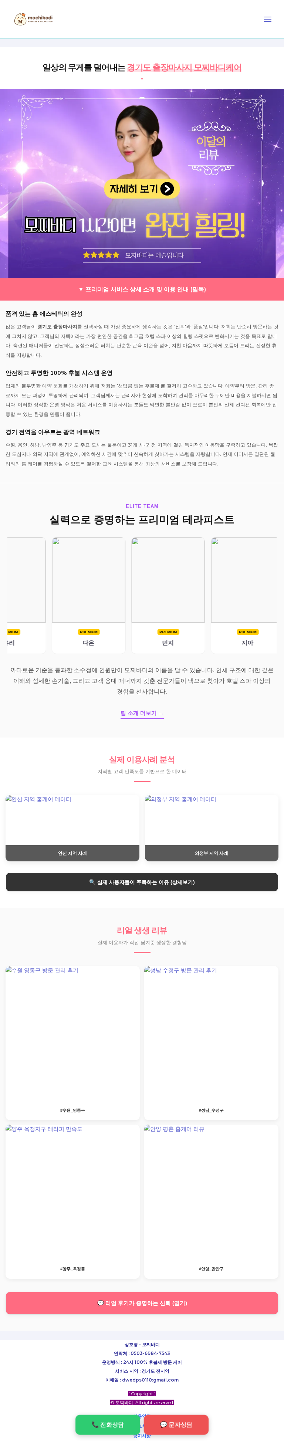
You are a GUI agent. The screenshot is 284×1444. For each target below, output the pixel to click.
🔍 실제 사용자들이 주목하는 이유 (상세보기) (142, 882)
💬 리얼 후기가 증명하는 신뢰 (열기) (142, 1303)
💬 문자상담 (176, 1424)
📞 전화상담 (108, 1424)
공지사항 (142, 1435)
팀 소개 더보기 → (142, 713)
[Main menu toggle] (268, 19)
